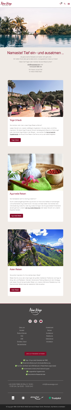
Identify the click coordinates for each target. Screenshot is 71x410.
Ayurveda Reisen (16, 215)
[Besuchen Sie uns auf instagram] (35, 321)
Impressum (49, 341)
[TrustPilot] (54, 397)
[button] (68, 3)
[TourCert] (23, 397)
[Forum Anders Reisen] (13, 397)
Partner (49, 330)
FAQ (22, 336)
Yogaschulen (49, 327)
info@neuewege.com (34, 64)
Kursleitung (49, 333)
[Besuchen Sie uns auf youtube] (41, 321)
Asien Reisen (15, 290)
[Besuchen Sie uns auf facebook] (30, 321)
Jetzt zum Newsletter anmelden (35, 353)
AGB (22, 338)
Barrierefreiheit (21, 344)
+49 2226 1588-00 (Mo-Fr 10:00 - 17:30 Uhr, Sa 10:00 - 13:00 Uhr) (21, 385)
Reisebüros (49, 336)
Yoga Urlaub (15, 140)
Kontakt (21, 330)
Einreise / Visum (22, 341)
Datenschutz (49, 338)
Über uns (22, 327)
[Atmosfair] (37, 398)
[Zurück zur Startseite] (6, 4)
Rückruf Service (21, 333)
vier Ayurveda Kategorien (32, 208)
